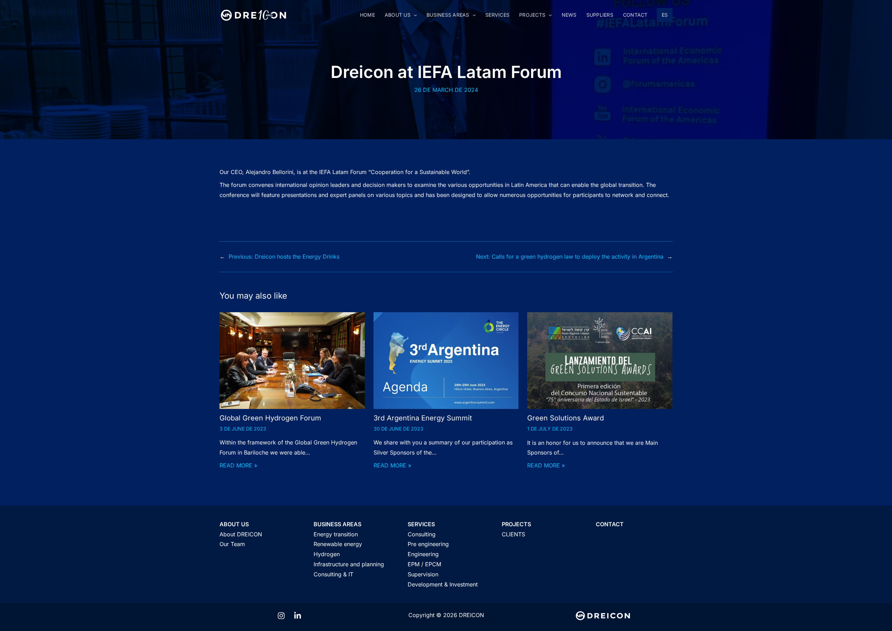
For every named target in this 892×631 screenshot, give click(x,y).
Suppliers (599, 15)
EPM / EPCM (424, 564)
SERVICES (421, 524)
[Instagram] (281, 616)
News (569, 15)
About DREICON (241, 534)
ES (665, 15)
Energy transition (336, 534)
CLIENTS (513, 534)
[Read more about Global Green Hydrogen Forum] (292, 359)
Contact (635, 15)
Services (497, 15)
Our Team (232, 544)
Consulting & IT (333, 574)
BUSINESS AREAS (337, 524)
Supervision (423, 574)
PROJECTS (516, 524)
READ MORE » (238, 465)
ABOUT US (234, 524)
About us (397, 15)
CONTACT (610, 524)
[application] (413, 15)
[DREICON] (253, 14)
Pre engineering (428, 544)
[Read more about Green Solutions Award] (599, 360)
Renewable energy (338, 544)
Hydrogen (327, 554)
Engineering (423, 554)
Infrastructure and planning (349, 564)
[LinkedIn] (297, 616)
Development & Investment (443, 584)
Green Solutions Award (565, 418)
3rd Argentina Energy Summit (423, 418)
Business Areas (447, 15)
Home (367, 15)
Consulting (422, 534)
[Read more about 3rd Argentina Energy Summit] (446, 359)
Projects (532, 15)
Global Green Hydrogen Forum (270, 418)
